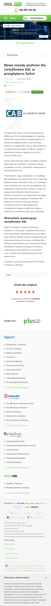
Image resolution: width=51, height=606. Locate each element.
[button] (41, 525)
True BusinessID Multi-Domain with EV (20, 446)
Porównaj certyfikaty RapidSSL (18, 493)
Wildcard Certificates (14, 353)
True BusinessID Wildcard (15, 458)
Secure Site (10, 357)
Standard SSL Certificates (16, 345)
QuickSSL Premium (13, 462)
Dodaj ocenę (37, 92)
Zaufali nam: (10, 321)
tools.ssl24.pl (10, 549)
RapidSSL (10, 476)
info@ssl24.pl (28, 570)
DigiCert (9, 337)
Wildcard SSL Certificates (15, 416)
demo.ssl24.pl (10, 544)
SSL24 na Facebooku (17, 517)
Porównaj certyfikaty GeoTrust (17, 468)
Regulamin (28, 513)
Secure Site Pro (12, 374)
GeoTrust (12, 434)
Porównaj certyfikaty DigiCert (17, 388)
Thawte (12, 396)
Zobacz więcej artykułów (13, 82)
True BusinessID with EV (15, 441)
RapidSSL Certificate (14, 483)
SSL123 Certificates (13, 412)
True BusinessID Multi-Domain (17, 454)
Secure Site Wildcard (14, 361)
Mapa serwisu (15, 513)
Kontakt (38, 513)
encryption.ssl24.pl (12, 558)
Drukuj (10, 86)
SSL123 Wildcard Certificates (17, 420)
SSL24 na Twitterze (37, 517)
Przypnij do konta (27, 43)
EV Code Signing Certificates (17, 382)
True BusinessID (12, 450)
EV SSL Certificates (13, 349)
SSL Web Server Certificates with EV (20, 403)
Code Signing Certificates (16, 378)
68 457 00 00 (27, 10)
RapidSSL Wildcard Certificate (17, 488)
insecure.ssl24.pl (11, 553)
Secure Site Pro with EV (15, 365)
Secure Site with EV (13, 370)
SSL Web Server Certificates (16, 408)
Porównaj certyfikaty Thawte (17, 425)
